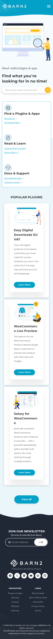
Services (15, 597)
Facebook (10, 575)
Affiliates (15, 606)
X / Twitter (17, 575)
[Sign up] (40, 542)
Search (48, 90)
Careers (15, 602)
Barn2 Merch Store (38, 597)
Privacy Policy (38, 606)
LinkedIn (24, 575)
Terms (38, 610)
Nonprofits (38, 602)
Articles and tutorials (14, 148)
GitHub (45, 575)
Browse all (9, 118)
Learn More (24, 285)
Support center (12, 182)
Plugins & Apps (15, 593)
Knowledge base (12, 178)
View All (27, 499)
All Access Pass (11, 122)
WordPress (38, 575)
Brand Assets (38, 593)
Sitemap (15, 610)
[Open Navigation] (48, 6)
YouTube (31, 575)
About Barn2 (10, 152)
